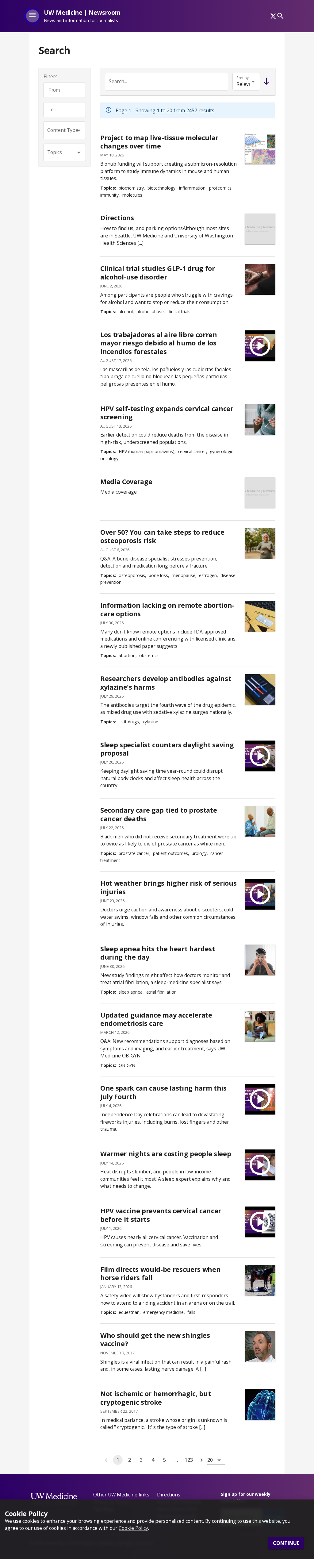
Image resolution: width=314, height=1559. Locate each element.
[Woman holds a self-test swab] (260, 419)
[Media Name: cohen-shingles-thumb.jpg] (260, 1346)
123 (189, 1460)
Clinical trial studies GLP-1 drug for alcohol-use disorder (157, 272)
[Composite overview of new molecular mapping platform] (260, 148)
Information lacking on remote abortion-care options (167, 609)
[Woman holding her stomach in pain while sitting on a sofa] (260, 1026)
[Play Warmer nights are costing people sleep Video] (260, 1164)
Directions (117, 218)
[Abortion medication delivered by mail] (260, 616)
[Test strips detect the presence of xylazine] (260, 689)
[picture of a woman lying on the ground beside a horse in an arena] (260, 1280)
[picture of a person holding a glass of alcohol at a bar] (260, 279)
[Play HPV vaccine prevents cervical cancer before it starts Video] (260, 1222)
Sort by (242, 77)
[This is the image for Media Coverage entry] (260, 492)
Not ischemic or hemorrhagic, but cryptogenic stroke (155, 1397)
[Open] (78, 130)
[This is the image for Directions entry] (260, 229)
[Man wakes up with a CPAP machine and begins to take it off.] (260, 960)
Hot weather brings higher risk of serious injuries (168, 887)
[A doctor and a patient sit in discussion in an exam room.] (260, 821)
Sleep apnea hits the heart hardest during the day (157, 953)
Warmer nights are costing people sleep (165, 1153)
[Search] (280, 16)
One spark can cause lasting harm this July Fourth (163, 1092)
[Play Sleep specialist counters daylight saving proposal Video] (260, 756)
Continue (286, 1543)
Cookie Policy (133, 1528)
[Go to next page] (201, 1460)
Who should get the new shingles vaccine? (155, 1339)
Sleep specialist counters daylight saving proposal (167, 749)
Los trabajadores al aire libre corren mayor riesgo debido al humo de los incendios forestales (158, 343)
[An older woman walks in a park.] (260, 543)
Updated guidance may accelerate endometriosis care (156, 1019)
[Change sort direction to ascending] (265, 82)
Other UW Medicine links (121, 1494)
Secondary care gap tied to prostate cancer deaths (158, 814)
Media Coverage (126, 481)
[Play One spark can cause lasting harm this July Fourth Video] (260, 1099)
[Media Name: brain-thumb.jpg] (260, 1404)
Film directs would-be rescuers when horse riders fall (160, 1273)
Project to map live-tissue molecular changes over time (159, 141)
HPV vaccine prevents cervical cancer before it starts (160, 1215)
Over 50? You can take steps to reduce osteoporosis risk (162, 536)
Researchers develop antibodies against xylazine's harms (165, 682)
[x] (273, 15)
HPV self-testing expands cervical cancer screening (166, 412)
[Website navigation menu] (32, 16)
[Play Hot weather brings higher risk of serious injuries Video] (260, 894)
